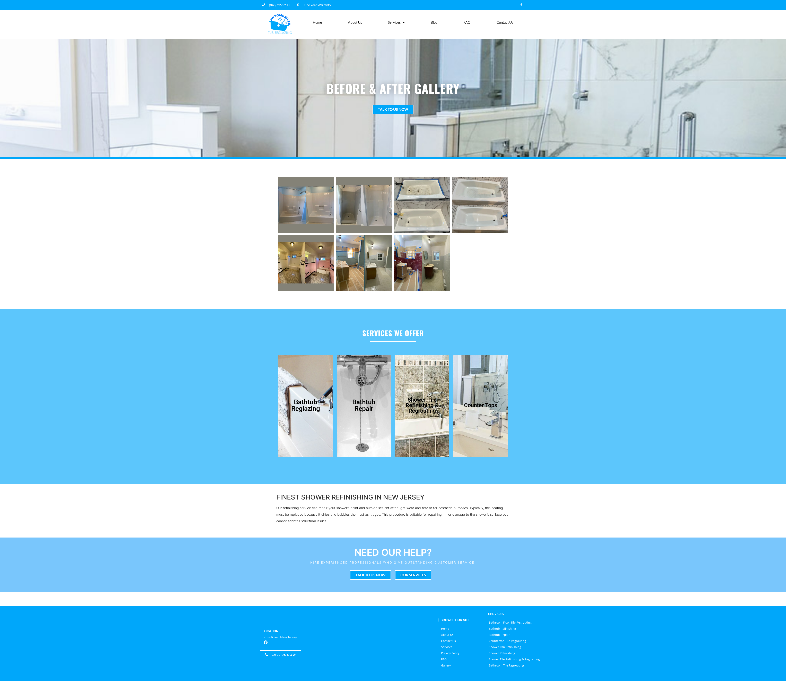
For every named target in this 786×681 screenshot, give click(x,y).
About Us (355, 22)
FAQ (467, 22)
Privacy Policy (450, 653)
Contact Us (505, 22)
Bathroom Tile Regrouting (506, 665)
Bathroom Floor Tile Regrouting (510, 622)
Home (317, 22)
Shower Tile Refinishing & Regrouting (514, 659)
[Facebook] (265, 642)
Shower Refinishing (502, 653)
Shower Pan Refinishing (505, 647)
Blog (434, 22)
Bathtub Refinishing (502, 629)
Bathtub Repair (499, 635)
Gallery (446, 665)
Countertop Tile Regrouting (507, 641)
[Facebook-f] (521, 5)
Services (394, 22)
